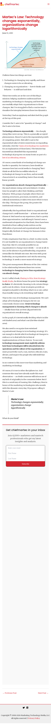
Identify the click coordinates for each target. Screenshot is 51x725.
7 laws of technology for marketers (34, 146)
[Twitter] (24, 708)
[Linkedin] (27, 708)
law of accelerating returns (14, 157)
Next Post (43, 693)
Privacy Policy (34, 718)
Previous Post (10, 693)
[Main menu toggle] (48, 4)
